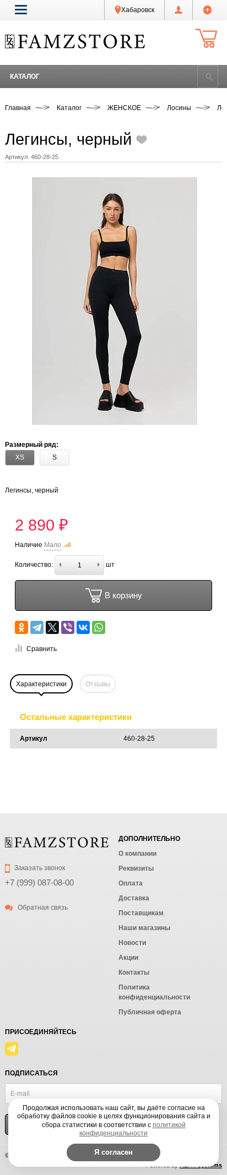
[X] (52, 627)
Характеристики (41, 684)
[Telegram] (37, 627)
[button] (21, 9)
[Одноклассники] (21, 627)
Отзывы (97, 684)
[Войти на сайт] (207, 10)
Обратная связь (42, 907)
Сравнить (41, 649)
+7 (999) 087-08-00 (39, 882)
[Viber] (67, 627)
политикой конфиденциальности (132, 1129)
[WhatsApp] (98, 627)
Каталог (25, 76)
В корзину (123, 595)
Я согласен (113, 1152)
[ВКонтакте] (83, 627)
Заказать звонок (39, 868)
